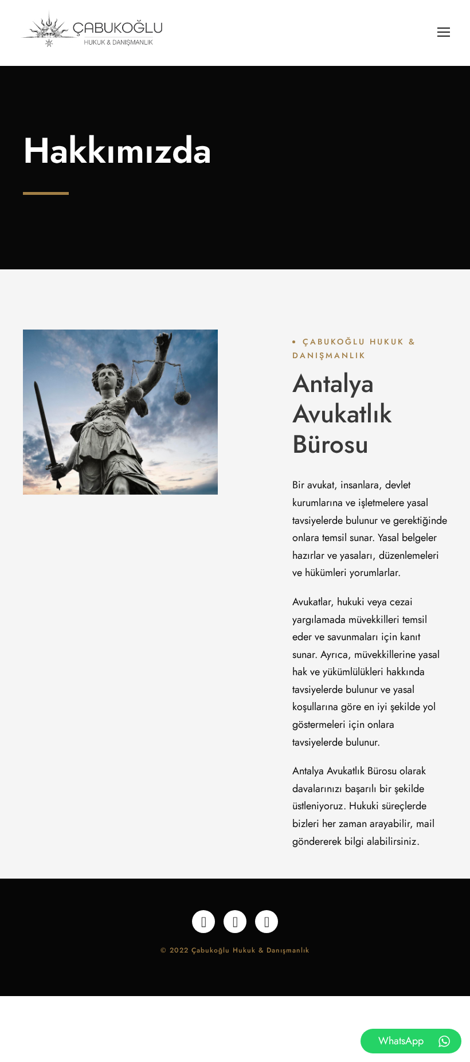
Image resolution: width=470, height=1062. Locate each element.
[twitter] (235, 921)
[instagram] (266, 921)
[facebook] (203, 921)
